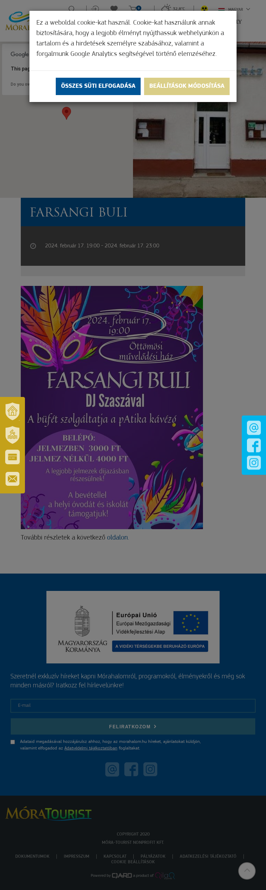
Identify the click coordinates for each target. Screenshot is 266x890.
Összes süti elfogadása (98, 86)
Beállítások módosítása (186, 86)
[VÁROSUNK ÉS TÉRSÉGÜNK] (12, 411)
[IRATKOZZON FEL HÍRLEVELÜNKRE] (12, 479)
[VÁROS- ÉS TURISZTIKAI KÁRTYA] (12, 457)
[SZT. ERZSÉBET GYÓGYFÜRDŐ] (12, 435)
